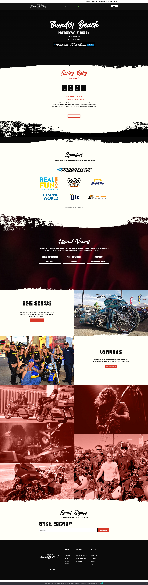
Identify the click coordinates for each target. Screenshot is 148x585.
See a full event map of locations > (74, 270)
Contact (93, 564)
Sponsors (93, 558)
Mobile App (94, 555)
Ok (102, 583)
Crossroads (79, 561)
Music (66, 558)
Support (93, 561)
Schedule (67, 555)
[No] (146, 583)
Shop (114, 6)
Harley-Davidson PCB (81, 555)
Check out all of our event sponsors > (74, 207)
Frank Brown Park (81, 558)
